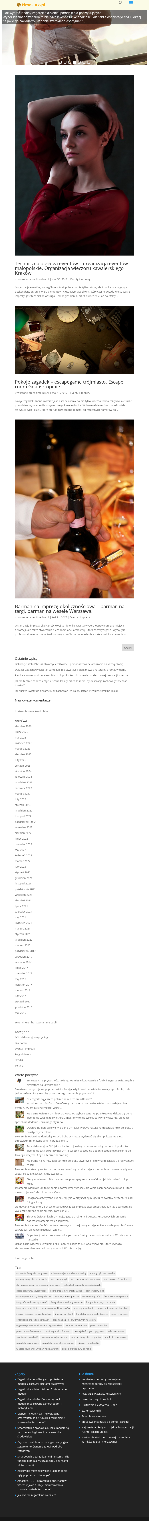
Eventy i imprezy (80, 279)
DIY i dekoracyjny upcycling (31, 1037)
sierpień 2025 (23, 754)
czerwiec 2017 (23, 973)
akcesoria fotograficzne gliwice (32, 1273)
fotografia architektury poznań (31, 1302)
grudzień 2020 (23, 939)
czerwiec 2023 (23, 788)
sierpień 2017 (23, 962)
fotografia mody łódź (26, 1308)
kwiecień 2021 (23, 923)
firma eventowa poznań (116, 1296)
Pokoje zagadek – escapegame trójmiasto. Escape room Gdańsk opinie (69, 384)
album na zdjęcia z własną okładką (68, 1273)
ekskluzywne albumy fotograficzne (33, 1296)
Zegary (19, 1065)
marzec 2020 (22, 945)
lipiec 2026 (21, 732)
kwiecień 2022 (23, 855)
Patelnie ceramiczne (94, 1416)
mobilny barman (119, 1313)
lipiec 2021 (21, 906)
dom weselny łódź (95, 1290)
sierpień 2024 (23, 771)
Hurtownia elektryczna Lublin (99, 1405)
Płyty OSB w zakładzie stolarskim (101, 1393)
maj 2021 (20, 917)
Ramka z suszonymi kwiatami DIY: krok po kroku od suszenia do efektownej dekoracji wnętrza (71, 675)
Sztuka (19, 1060)
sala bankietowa (116, 1331)
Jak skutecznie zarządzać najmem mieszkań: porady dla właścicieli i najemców (102, 1384)
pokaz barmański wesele (28, 1331)
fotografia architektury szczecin (66, 1302)
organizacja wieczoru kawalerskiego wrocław (39, 1325)
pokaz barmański (99, 1325)
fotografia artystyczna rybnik (100, 1302)
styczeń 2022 (23, 872)
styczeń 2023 (23, 805)
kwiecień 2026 (23, 743)
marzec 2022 (22, 861)
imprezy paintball (64, 1313)
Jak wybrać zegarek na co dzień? (36, 1495)
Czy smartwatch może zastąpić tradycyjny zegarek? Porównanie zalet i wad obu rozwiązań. (42, 1446)
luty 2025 (20, 760)
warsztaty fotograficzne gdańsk (58, 1342)
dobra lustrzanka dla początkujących (82, 1284)
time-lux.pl (42, 279)
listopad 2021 (23, 883)
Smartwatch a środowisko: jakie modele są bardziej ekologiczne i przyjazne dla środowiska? (43, 1432)
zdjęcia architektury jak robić (76, 1348)
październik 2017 (25, 951)
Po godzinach (23, 1054)
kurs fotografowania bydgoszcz (92, 1313)
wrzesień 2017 (23, 956)
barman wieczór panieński (117, 1279)
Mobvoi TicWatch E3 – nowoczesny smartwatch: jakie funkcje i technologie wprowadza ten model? (41, 1418)
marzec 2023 (22, 793)
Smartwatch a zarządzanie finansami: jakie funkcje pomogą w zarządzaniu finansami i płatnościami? (43, 1461)
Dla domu (21, 1043)
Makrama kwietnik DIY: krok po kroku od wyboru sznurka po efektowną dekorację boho (79, 1113)
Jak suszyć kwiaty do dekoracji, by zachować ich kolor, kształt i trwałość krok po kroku (66, 691)
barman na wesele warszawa (85, 1279)
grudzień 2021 (23, 878)
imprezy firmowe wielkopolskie (113, 1308)
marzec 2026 (22, 748)
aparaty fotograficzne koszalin (31, 1279)
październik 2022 (25, 822)
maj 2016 (20, 1012)
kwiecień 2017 (23, 984)
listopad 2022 (23, 816)
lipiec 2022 (21, 838)
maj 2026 (20, 737)
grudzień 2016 (23, 1007)
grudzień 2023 (23, 782)
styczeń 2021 (23, 934)
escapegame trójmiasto (67, 1296)
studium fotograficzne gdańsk (86, 1337)
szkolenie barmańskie (116, 1337)
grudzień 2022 (23, 810)
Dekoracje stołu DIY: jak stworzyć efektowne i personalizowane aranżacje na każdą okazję (69, 664)
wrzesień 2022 (23, 827)
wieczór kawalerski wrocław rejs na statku (37, 1348)
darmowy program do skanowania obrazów (38, 1284)
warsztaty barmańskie (27, 1342)
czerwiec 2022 (23, 844)
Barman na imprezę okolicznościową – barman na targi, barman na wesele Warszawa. (69, 608)
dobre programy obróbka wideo (66, 1290)
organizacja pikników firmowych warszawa (74, 1319)
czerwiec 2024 (23, 776)
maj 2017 (20, 979)
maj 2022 (20, 850)
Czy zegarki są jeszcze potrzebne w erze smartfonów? (59, 1099)
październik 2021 (25, 889)
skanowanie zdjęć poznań (54, 1337)
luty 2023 (20, 799)
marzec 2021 (22, 928)
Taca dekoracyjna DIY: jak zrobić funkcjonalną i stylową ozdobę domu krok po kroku (77, 1146)
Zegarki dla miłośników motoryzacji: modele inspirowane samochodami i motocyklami (39, 1404)
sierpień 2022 (23, 833)
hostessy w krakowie (83, 1308)
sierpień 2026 (23, 726)
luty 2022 (20, 866)
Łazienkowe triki (91, 1410)
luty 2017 (20, 996)
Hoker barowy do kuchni (96, 1399)
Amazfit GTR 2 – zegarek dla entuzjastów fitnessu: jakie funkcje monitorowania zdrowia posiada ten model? (42, 1485)
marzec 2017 (22, 990)
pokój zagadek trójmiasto (57, 1331)
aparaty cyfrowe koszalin (102, 1273)
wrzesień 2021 (23, 894)
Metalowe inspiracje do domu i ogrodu (105, 1421)
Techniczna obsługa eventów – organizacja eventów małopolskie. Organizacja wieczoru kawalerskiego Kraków (71, 268)
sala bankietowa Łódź (27, 1337)
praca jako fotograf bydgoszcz (89, 1331)
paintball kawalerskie (76, 1325)
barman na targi (59, 1279)
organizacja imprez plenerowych (32, 1319)
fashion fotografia (91, 1296)
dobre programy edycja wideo (31, 1290)
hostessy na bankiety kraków (55, 1308)
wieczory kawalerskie (88, 1342)
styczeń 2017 (23, 1001)
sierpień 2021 (23, 900)
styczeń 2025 (23, 765)
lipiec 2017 (21, 967)
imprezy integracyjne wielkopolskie (34, 1313)
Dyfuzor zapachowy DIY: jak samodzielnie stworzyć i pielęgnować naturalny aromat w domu (70, 669)
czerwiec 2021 (23, 911)
